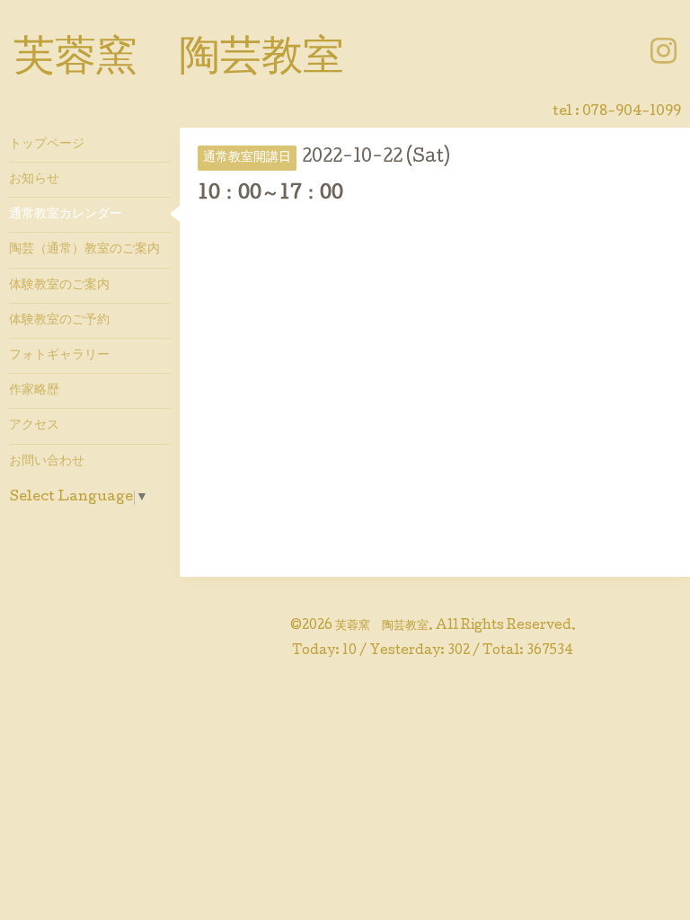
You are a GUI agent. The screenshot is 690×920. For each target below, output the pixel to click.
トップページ (46, 144)
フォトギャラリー (59, 356)
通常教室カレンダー (65, 215)
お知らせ (34, 179)
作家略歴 (34, 391)
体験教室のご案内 (59, 286)
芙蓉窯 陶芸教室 (178, 60)
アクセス (34, 426)
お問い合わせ (46, 462)
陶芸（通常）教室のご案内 (84, 250)
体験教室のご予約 (59, 321)
